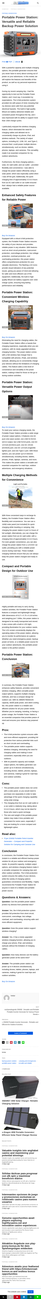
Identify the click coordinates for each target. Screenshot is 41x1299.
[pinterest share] (11, 1042)
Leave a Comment (20, 1033)
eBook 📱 (19, 62)
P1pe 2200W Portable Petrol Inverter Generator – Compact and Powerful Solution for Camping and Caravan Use (19, 841)
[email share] (7, 1042)
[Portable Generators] (20, 3)
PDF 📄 (11, 62)
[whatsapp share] (19, 1042)
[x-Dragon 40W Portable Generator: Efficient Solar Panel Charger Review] (20, 1118)
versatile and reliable (25, 1063)
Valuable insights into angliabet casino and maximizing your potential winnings (20, 1153)
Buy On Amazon (8, 236)
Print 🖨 (5, 62)
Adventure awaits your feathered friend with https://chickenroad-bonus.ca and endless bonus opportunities (20, 1270)
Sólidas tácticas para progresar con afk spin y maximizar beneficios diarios (19, 1176)
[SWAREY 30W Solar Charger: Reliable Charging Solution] (20, 1087)
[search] (38, 3)
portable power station (9, 1063)
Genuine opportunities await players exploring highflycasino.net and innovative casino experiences (19, 1222)
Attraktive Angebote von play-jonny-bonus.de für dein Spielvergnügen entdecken (19, 1246)
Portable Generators (18, 9)
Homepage (5, 9)
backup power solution (9, 1061)
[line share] (23, 1042)
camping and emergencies (27, 1061)
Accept (30, 1292)
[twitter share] (3, 1042)
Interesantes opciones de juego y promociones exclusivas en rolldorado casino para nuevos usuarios (20, 1198)
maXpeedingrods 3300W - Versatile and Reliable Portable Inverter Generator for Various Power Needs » (21, 1011)
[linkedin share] (15, 1042)
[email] (10, 1297)
